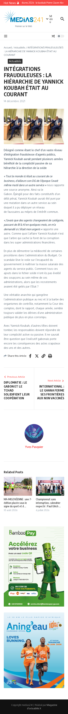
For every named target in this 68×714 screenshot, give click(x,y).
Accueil (8, 47)
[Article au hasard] (53, 36)
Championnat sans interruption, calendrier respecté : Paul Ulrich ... (48, 503)
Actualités (19, 47)
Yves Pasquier (34, 447)
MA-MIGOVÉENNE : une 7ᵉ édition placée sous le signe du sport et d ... (18, 503)
